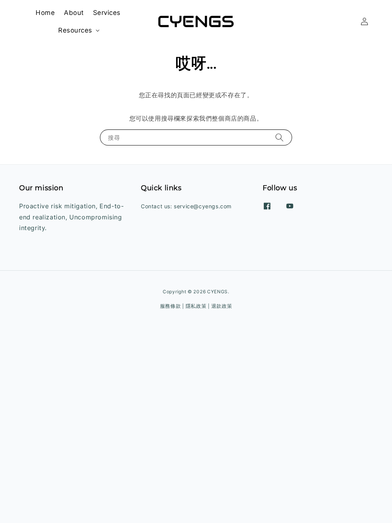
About (74, 12)
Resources (75, 30)
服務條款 (170, 306)
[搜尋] (279, 137)
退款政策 (221, 306)
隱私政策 (196, 306)
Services (107, 12)
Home (45, 12)
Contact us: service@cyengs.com (186, 206)
